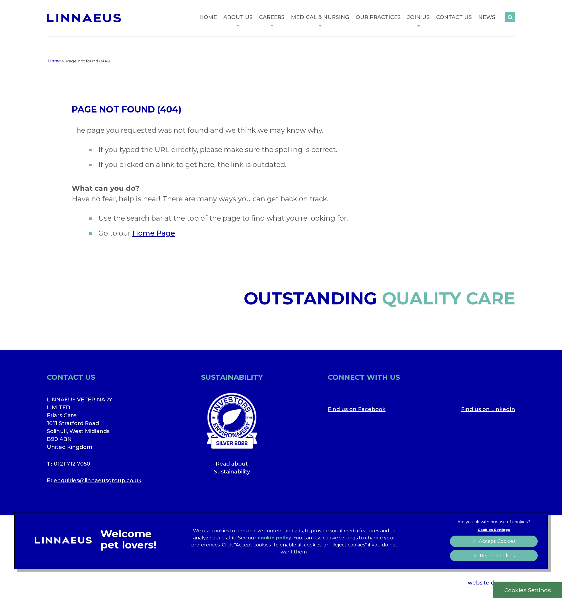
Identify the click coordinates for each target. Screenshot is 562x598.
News (486, 17)
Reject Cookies (497, 555)
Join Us (418, 17)
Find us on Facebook (356, 409)
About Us (238, 17)
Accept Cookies (497, 541)
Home (208, 17)
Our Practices (378, 17)
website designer (491, 583)
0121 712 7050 (72, 464)
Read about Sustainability (232, 468)
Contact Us (454, 17)
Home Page (153, 233)
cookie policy (274, 538)
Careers (272, 17)
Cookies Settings (527, 590)
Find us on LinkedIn (488, 409)
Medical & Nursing (320, 17)
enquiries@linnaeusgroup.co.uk (97, 480)
